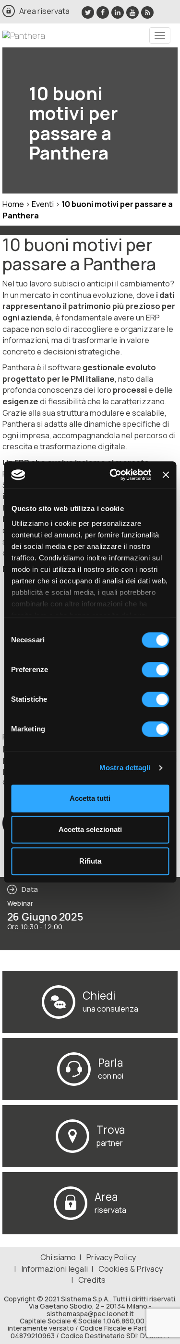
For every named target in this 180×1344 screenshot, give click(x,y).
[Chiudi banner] (165, 474)
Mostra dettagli (125, 767)
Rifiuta (90, 861)
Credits (92, 1279)
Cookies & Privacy (130, 1268)
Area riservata (44, 10)
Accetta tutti (90, 798)
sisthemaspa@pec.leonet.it (90, 1313)
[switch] (155, 669)
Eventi (43, 203)
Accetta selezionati (90, 829)
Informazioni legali (54, 1268)
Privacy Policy (111, 1257)
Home (13, 203)
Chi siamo (58, 1257)
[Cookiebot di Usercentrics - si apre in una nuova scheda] (113, 474)
